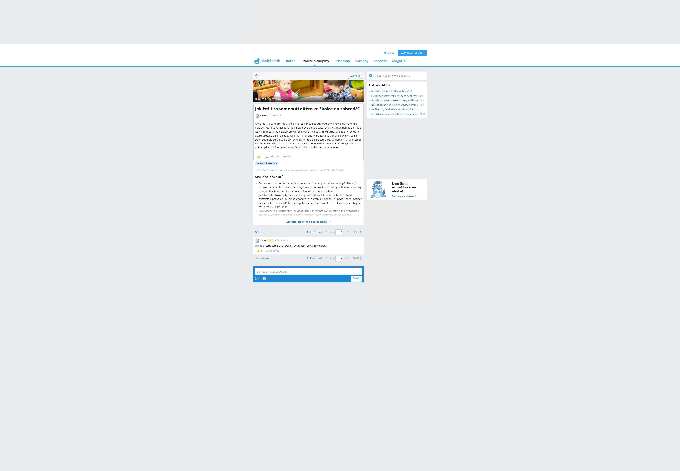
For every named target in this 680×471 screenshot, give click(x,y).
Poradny (361, 61)
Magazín (399, 61)
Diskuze (259, 99)
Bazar (290, 61)
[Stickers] (264, 279)
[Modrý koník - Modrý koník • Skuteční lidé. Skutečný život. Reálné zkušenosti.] (266, 62)
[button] (308, 222)
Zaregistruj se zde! (412, 52)
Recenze (380, 61)
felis (259, 245)
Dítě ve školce (275, 99)
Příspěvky (342, 61)
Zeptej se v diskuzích (404, 196)
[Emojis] (256, 279)
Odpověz (274, 156)
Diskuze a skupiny (314, 61)
